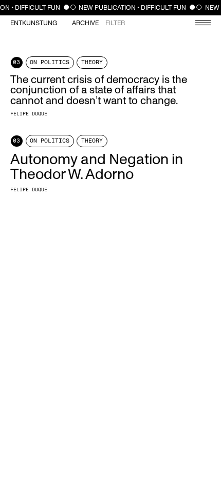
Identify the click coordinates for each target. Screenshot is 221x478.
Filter (115, 23)
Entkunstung (33, 23)
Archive (85, 23)
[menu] (198, 23)
